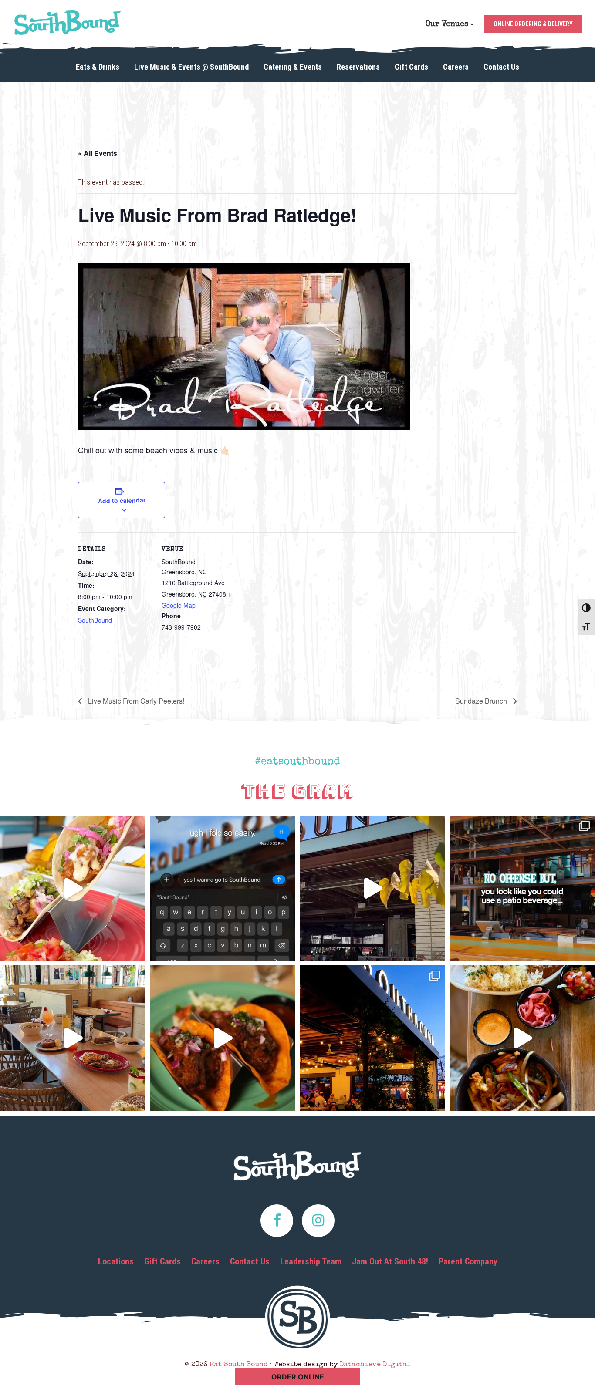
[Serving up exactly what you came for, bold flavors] (522, 1038)
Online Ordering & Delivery (533, 23)
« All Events (97, 153)
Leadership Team (310, 1261)
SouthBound (95, 620)
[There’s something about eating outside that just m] (372, 1038)
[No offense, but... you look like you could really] (522, 888)
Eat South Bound (67, 23)
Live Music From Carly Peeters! (135, 701)
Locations (116, 1261)
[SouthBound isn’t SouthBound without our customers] (72, 1038)
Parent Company (468, 1261)
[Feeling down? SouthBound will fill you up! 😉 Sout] (372, 888)
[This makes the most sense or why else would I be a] (72, 888)
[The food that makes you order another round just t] (222, 1038)
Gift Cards (162, 1261)
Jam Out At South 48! (390, 1261)
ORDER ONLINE (297, 1376)
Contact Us (250, 1261)
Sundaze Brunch (482, 701)
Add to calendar (121, 500)
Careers (205, 1261)
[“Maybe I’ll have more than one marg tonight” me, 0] (222, 888)
